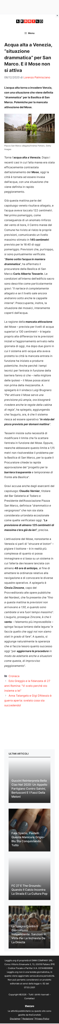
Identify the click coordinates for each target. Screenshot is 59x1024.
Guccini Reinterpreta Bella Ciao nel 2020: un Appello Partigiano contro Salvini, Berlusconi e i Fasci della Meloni (29, 788)
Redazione (27, 1018)
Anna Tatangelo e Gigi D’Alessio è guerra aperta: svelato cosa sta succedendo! (28, 700)
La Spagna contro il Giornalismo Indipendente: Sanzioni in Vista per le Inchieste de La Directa (28, 934)
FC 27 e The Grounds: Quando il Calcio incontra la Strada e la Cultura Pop (29, 889)
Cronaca (14, 676)
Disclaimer (15, 1018)
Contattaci (29, 998)
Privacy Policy (42, 1018)
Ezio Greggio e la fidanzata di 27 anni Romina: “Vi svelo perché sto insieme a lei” (27, 685)
